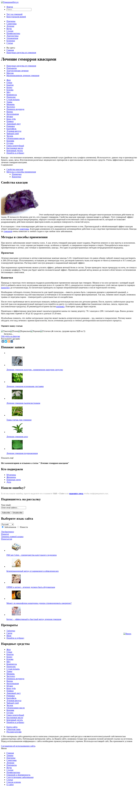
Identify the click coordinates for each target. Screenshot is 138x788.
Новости (24, 527)
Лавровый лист (13, 124)
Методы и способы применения (21, 172)
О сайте (10, 784)
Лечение (10, 26)
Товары (9, 755)
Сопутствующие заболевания (19, 777)
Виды (9, 28)
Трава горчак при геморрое (19, 420)
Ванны (9, 112)
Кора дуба (11, 119)
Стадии (9, 31)
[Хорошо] (35, 331)
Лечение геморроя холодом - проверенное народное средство (34, 369)
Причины (10, 21)
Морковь (10, 104)
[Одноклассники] (9, 341)
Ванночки (16, 177)
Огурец (9, 143)
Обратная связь (13, 729)
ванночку (5, 287)
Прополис (11, 97)
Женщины (11, 477)
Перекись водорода (15, 109)
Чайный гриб (12, 133)
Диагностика (12, 36)
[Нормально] (24, 331)
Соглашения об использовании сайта (18, 746)
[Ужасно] (5, 331)
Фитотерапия (12, 114)
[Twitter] (6, 341)
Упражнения (12, 38)
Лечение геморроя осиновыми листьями (25, 386)
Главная (10, 50)
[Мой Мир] (12, 341)
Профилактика (13, 33)
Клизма (9, 90)
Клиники (10, 41)
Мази (8, 635)
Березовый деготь (14, 150)
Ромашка (10, 126)
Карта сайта (11, 727)
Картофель (11, 129)
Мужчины (11, 475)
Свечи (9, 633)
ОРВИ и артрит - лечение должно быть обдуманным (30, 587)
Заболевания (10, 527)
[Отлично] (45, 331)
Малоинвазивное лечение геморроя (22, 75)
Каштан (10, 85)
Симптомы (11, 24)
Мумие (9, 116)
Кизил (9, 87)
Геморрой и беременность (18, 775)
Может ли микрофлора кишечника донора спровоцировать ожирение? (39, 603)
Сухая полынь (13, 99)
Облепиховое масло (15, 138)
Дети (8, 482)
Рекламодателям (13, 732)
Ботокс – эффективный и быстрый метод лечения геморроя (33, 619)
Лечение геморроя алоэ (17, 436)
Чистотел (10, 107)
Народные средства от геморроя (21, 52)
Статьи (9, 43)
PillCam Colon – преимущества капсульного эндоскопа (31, 555)
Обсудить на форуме (10, 336)
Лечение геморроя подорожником (22, 453)
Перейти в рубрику (15, 153)
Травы (9, 102)
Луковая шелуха (13, 131)
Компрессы (11, 95)
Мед (8, 92)
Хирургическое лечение (17, 70)
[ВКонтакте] (3, 341)
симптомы (24, 229)
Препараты (11, 68)
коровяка (60, 306)
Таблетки (10, 631)
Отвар (9, 82)
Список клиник (13, 782)
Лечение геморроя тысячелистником (23, 403)
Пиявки (10, 121)
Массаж (10, 73)
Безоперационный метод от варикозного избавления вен (32, 571)
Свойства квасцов (14, 169)
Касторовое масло (14, 148)
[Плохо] (14, 331)
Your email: (6, 505)
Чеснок (9, 136)
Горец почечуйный (15, 146)
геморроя (8, 231)
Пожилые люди (13, 479)
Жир (8, 80)
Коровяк (10, 141)
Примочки (17, 174)
